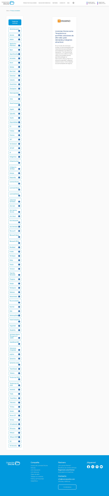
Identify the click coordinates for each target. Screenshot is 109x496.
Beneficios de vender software (67, 468)
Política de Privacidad (37, 479)
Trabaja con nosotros (37, 476)
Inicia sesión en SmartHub (65, 472)
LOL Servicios (35, 472)
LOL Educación (35, 470)
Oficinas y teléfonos (64, 481)
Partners (55, 3)
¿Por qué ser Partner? (64, 465)
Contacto (62, 3)
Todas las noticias (15, 22)
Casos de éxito (35, 474)
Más (68, 3)
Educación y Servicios (44, 3)
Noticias (33, 468)
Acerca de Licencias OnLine (39, 465)
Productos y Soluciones (29, 3)
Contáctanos (67, 487)
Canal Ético (34, 481)
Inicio (7, 10)
